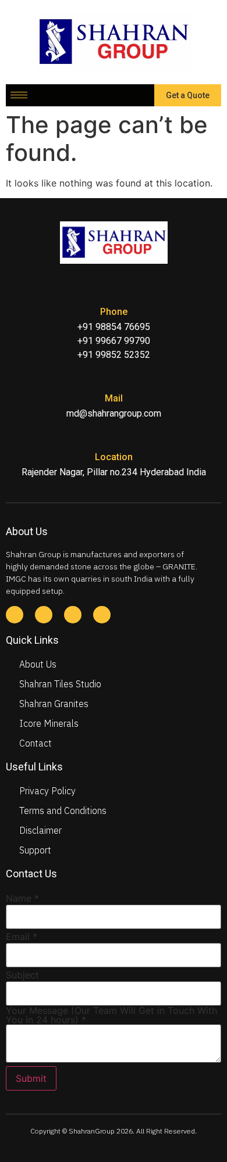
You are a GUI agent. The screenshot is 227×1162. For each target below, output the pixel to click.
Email (21, 936)
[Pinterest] (102, 614)
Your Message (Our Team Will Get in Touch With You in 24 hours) (111, 1015)
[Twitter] (43, 614)
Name (22, 898)
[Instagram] (72, 614)
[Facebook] (14, 614)
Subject (22, 975)
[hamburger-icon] (19, 95)
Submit (31, 1078)
